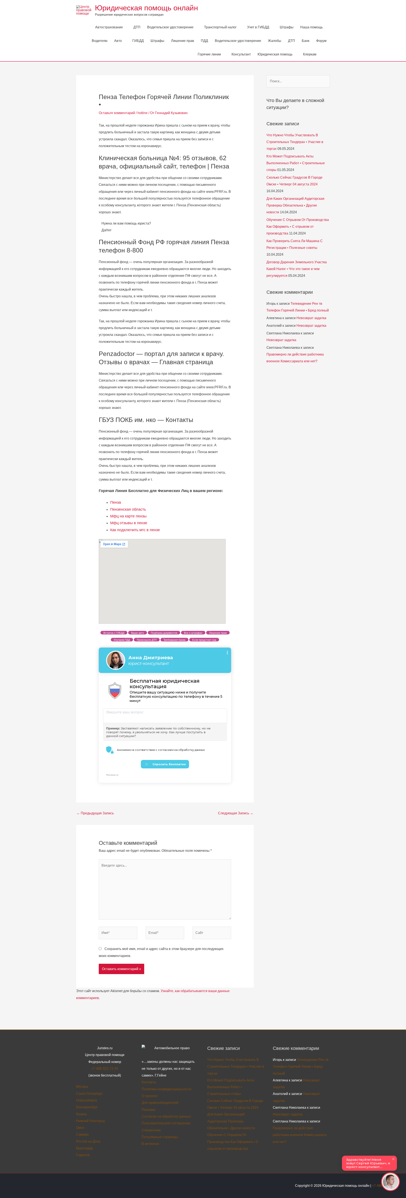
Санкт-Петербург (89, 1093)
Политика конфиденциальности (166, 1089)
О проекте (150, 1096)
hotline (142, 113)
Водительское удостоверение (170, 27)
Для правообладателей (160, 1102)
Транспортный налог (220, 27)
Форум (321, 41)
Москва (82, 1086)
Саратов (83, 1155)
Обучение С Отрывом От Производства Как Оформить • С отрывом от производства (297, 226)
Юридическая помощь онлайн (146, 8)
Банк (305, 41)
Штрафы (287, 27)
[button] (324, 54)
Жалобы (274, 41)
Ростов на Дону (88, 1141)
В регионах (150, 1144)
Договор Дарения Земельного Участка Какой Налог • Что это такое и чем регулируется (296, 268)
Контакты (149, 1082)
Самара (82, 1134)
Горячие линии (209, 54)
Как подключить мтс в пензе (135, 530)
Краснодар (84, 1148)
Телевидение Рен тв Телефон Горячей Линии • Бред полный (301, 1066)
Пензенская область (128, 509)
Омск (80, 1127)
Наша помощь (311, 27)
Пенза (115, 502)
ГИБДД (138, 41)
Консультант (241, 54)
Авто (118, 41)
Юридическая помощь (275, 54)
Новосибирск (86, 1100)
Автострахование (109, 27)
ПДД (204, 41)
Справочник (151, 1130)
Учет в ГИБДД (258, 27)
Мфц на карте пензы (128, 516)
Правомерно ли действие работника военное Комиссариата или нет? (299, 1135)
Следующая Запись (235, 813)
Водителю (99, 41)
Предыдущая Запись (95, 813)
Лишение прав (182, 41)
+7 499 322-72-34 (104, 1068)
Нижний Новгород (90, 1121)
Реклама (148, 1109)
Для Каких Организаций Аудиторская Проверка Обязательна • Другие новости (295, 205)
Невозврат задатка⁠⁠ (311, 318)
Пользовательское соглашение (166, 1123)
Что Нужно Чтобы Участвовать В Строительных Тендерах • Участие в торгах (294, 141)
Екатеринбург (87, 1107)
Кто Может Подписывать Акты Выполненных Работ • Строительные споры (295, 163)
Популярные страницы (160, 1137)
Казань (81, 1114)
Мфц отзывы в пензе (128, 523)
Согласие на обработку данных (166, 1116)
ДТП (136, 27)
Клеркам (309, 54)
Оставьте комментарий (117, 113)
